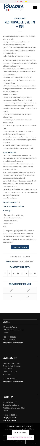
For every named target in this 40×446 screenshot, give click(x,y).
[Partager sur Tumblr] (22, 273)
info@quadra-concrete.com (13, 343)
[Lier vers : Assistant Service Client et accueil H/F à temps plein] (11, 297)
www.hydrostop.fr (9, 421)
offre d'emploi (19, 261)
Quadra (28, 257)
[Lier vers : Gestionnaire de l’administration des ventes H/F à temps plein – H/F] (28, 290)
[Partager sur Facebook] (5, 273)
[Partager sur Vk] (26, 273)
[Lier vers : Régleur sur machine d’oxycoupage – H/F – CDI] (11, 290)
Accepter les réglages (20, 432)
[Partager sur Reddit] (31, 273)
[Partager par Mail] (35, 273)
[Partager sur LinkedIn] (18, 273)
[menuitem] (34, 7)
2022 (15, 18)
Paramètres (20, 442)
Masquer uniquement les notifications (20, 437)
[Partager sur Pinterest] (14, 273)
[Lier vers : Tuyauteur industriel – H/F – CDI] (28, 297)
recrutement (21, 18)
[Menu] (34, 7)
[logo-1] (16, 7)
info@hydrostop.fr (10, 418)
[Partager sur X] (9, 273)
